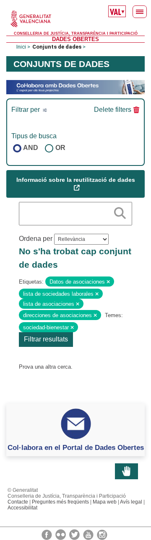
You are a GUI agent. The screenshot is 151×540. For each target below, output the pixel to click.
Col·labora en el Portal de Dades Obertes (76, 447)
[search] (120, 211)
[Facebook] (47, 534)
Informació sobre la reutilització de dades (75, 179)
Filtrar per (26, 109)
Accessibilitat (22, 508)
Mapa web (105, 502)
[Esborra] (108, 281)
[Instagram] (102, 534)
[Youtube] (89, 534)
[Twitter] (75, 534)
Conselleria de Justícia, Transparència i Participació (76, 33)
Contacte (18, 502)
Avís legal (131, 502)
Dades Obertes (75, 39)
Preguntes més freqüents (60, 502)
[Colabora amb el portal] (75, 86)
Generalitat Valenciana (75, 18)
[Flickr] (61, 534)
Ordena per (35, 238)
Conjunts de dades (56, 47)
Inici (21, 47)
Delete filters (112, 109)
